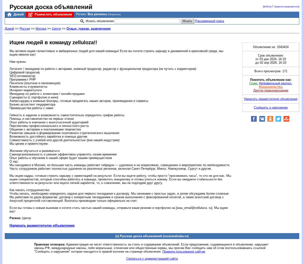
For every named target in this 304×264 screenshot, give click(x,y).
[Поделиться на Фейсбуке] (254, 121)
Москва (41, 28)
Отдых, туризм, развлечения (88, 28)
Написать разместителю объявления (42, 225)
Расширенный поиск (209, 21)
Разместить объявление (53, 14)
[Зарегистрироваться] (286, 6)
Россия (25, 28)
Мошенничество (270, 87)
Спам (253, 83)
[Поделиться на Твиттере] (278, 121)
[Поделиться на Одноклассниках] (270, 121)
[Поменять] (114, 14)
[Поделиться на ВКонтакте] (262, 121)
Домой (18, 14)
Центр (56, 28)
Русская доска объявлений (51, 7)
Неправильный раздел (275, 83)
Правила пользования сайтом (183, 251)
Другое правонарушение (270, 90)
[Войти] (267, 6)
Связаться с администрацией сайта (152, 258)
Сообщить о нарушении (271, 107)
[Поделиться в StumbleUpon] (286, 121)
